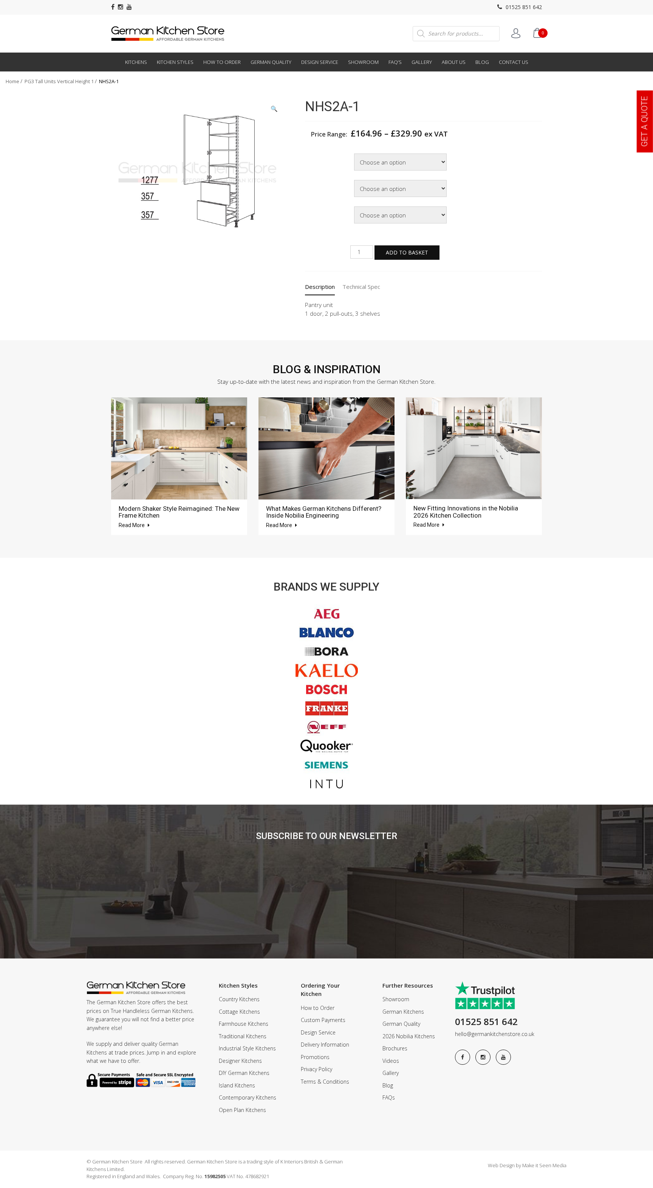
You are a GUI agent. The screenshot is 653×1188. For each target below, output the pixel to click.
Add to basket (407, 252)
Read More (132, 525)
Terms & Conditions (325, 1081)
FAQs (388, 1097)
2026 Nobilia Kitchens (408, 1036)
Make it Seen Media (544, 1165)
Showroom (363, 62)
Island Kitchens (237, 1085)
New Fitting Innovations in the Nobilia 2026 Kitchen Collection (465, 511)
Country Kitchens (239, 999)
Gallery (422, 62)
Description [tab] (320, 286)
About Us (454, 62)
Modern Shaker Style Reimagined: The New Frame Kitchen (179, 512)
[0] (537, 33)
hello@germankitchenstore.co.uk (494, 1034)
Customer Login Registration (516, 33)
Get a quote (644, 121)
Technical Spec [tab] (361, 286)
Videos (390, 1060)
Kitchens (136, 62)
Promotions (315, 1057)
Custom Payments (323, 1020)
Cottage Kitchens (239, 1011)
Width (314, 154)
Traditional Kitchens (242, 1036)
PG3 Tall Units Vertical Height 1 (59, 81)
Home (12, 81)
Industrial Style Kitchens (247, 1048)
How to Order (222, 62)
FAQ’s (395, 62)
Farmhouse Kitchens (243, 1023)
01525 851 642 (523, 7)
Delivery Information (325, 1044)
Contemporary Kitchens (247, 1097)
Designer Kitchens (240, 1060)
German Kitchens (403, 1011)
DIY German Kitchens (244, 1072)
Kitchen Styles (175, 62)
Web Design (501, 1165)
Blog (482, 62)
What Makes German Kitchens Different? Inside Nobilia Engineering (323, 512)
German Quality (271, 62)
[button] (274, 108)
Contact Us (513, 62)
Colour (314, 181)
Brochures (394, 1048)
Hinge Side (319, 207)
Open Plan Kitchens (242, 1110)
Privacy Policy (316, 1069)
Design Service (319, 62)
